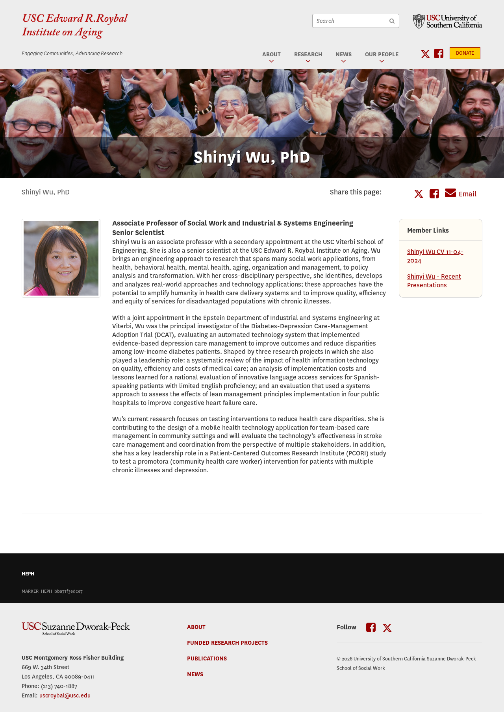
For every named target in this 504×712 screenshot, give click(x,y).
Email (467, 194)
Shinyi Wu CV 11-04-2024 (435, 256)
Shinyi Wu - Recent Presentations (434, 280)
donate (465, 53)
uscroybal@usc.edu (65, 695)
